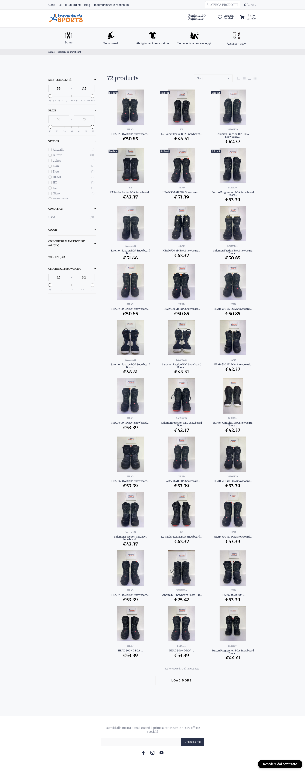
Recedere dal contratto (280, 764)
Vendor (53, 141)
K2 (181, 129)
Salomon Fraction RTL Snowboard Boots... (181, 424)
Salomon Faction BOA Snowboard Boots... (130, 252)
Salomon (232, 129)
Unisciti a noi (192, 741)
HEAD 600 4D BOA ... (232, 595)
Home (51, 52)
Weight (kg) (56, 257)
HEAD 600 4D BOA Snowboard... (233, 364)
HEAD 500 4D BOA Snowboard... (130, 134)
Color (52, 229)
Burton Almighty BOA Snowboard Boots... (232, 424)
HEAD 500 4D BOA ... (130, 650)
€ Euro (249, 5)
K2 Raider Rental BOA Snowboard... (181, 134)
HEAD (130, 129)
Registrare (196, 18)
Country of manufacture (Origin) (66, 243)
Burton (232, 187)
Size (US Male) (58, 79)
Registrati (195, 15)
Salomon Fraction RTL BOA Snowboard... (233, 135)
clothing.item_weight (64, 268)
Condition (55, 208)
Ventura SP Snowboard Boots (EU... (182, 595)
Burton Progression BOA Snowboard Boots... (233, 194)
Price (52, 110)
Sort (200, 78)
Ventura (182, 590)
